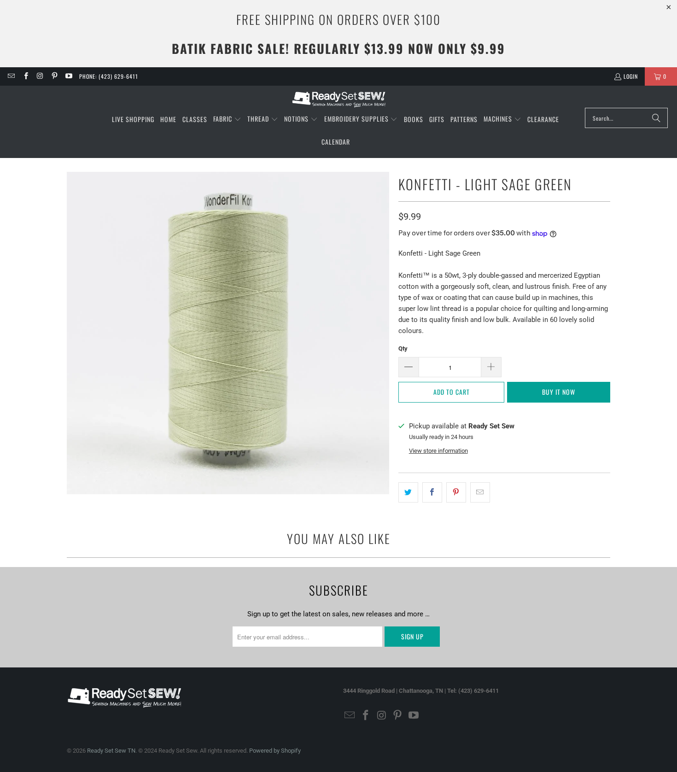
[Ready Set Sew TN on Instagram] (40, 76)
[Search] (656, 118)
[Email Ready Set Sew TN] (11, 76)
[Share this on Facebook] (432, 492)
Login (631, 76)
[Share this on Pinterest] (456, 492)
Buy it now (558, 392)
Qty (403, 348)
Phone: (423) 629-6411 (108, 76)
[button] (227, 119)
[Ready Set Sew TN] (339, 99)
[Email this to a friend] (480, 492)
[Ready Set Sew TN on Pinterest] (54, 76)
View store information (438, 450)
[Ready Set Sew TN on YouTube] (68, 76)
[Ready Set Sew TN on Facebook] (25, 76)
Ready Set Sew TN (111, 750)
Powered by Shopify (275, 750)
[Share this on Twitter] (408, 492)
